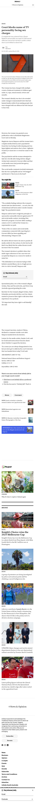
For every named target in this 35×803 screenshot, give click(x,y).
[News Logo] (17, 5)
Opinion (4, 758)
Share (7, 395)
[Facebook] (2, 745)
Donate (9, 740)
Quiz (3, 766)
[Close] (32, 790)
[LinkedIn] (7, 745)
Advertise (5, 782)
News (4, 752)
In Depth (5, 761)
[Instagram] (5, 745)
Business (5, 755)
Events (4, 763)
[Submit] (26, 276)
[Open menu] (33, 5)
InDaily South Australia (10, 785)
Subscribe (9, 736)
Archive (4, 777)
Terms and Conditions (9, 774)
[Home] (17, 1)
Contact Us (6, 779)
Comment (18, 395)
